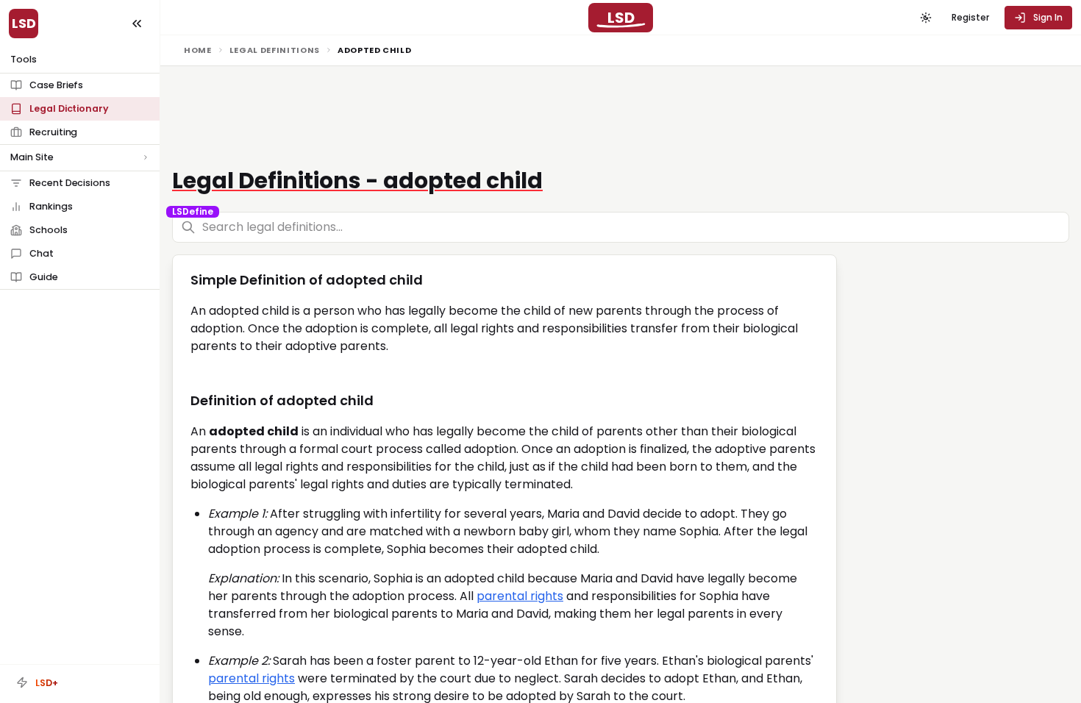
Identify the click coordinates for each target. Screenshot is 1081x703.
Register (970, 17)
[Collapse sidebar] (137, 23)
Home (198, 50)
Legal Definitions (274, 50)
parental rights (520, 596)
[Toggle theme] (926, 17)
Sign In (1048, 17)
